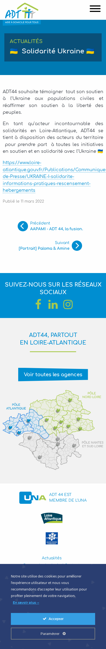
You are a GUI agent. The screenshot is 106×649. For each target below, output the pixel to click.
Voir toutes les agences (53, 374)
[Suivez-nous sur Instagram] (68, 304)
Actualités (52, 558)
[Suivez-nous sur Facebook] (38, 304)
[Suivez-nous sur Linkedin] (53, 304)
